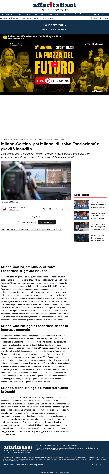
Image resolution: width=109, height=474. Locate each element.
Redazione (24, 465)
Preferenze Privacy (64, 472)
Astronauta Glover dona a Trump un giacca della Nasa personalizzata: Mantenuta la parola (98, 238)
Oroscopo (106, 18)
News (42, 14)
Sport (56, 14)
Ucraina (36, 18)
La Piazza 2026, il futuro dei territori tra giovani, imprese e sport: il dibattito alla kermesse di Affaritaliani (98, 204)
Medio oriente (13, 18)
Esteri (35, 14)
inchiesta (25, 229)
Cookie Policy (53, 472)
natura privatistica (59, 277)
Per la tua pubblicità (36, 465)
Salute (49, 14)
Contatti (5, 465)
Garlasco (51, 18)
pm (59, 229)
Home (3, 139)
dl (3, 229)
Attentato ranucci (26, 18)
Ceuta (43, 18)
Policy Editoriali (15, 465)
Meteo (95, 18)
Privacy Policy (44, 472)
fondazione (12, 229)
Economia (9, 14)
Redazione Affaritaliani (17, 207)
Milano (9, 139)
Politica (28, 14)
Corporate (19, 14)
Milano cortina (48, 229)
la (47, 277)
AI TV (63, 14)
